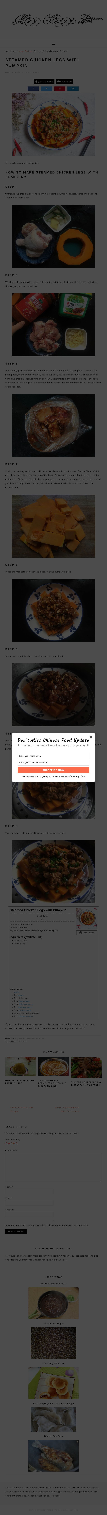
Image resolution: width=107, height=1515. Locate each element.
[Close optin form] (91, 737)
